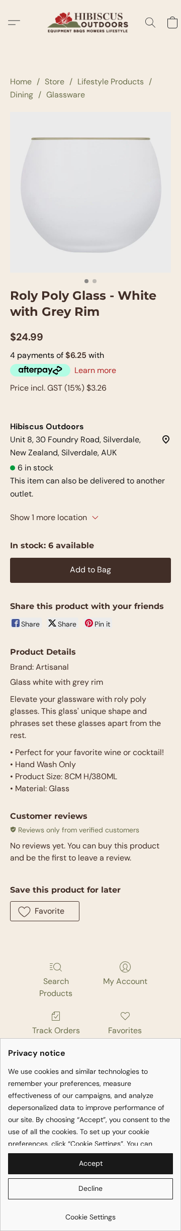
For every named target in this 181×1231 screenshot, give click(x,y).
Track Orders (56, 1030)
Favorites (125, 1030)
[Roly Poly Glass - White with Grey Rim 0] (90, 192)
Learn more (95, 370)
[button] (90, 22)
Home (21, 81)
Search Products (55, 987)
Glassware (65, 94)
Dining (21, 94)
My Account (125, 981)
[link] (90, 1213)
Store (54, 81)
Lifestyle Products (110, 81)
